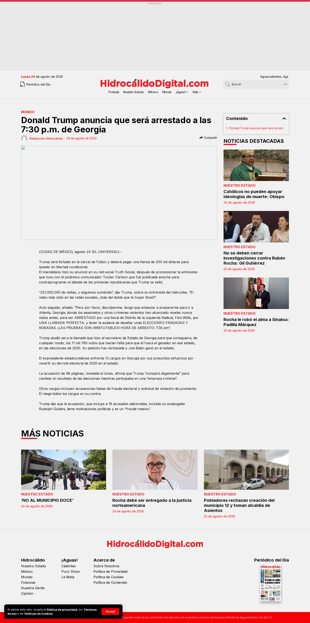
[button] (110, 611)
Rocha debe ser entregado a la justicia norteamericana (151, 503)
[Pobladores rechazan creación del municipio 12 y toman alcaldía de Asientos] (246, 470)
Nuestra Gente (32, 588)
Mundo (27, 112)
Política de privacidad (62, 609)
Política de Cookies (108, 577)
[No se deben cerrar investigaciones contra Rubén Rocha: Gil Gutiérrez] (256, 226)
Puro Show (70, 571)
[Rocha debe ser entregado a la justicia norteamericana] (154, 470)
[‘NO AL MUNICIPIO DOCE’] (63, 470)
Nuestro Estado (240, 185)
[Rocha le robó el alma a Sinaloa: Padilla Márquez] (256, 293)
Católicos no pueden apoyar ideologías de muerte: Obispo (254, 194)
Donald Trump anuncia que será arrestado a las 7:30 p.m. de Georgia (257, 128)
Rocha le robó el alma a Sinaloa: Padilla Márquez (256, 322)
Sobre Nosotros (106, 566)
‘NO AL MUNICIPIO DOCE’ (47, 500)
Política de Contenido (110, 582)
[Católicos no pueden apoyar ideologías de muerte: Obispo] (256, 165)
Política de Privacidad (110, 571)
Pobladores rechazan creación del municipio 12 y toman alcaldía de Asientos (239, 505)
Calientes (68, 566)
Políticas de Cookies (38, 613)
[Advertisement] (147, 36)
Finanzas (28, 582)
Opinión (27, 593)
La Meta (67, 577)
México (27, 571)
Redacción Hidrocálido (46, 138)
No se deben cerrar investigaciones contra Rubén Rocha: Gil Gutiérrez (254, 258)
